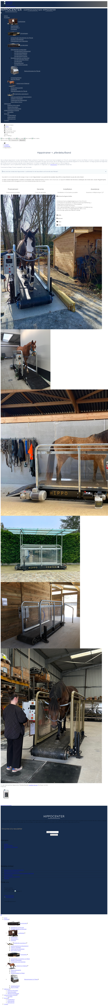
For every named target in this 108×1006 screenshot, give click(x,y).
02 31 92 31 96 (10, 897)
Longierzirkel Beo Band (21, 59)
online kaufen (11, 117)
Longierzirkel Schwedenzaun (19, 62)
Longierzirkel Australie (21, 65)
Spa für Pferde (15, 79)
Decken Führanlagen (17, 39)
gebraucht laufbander (14, 108)
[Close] (1, 915)
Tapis (7, 126)
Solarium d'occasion (13, 105)
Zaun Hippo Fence (16, 102)
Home (6, 16)
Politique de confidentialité (11, 847)
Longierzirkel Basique (20, 53)
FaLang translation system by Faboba (6, 805)
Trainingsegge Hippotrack (19, 100)
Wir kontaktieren (82, 231)
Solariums (14, 89)
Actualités (10, 112)
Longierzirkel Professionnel (22, 51)
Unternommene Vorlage (11, 110)
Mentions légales (8, 845)
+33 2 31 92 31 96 (10, 6)
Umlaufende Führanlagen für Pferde (22, 38)
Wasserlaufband (16, 77)
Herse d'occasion (12, 107)
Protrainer (14, 29)
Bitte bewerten (4, 140)
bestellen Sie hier (33, 785)
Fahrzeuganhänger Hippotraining (21, 97)
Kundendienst (11, 115)
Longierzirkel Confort (20, 54)
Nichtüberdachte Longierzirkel (20, 58)
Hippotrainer (15, 26)
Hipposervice (11, 119)
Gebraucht (7, 103)
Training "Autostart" (17, 98)
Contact (6, 120)
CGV (5, 848)
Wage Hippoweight (17, 88)
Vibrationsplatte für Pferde (19, 91)
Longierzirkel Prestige (20, 56)
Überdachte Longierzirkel (18, 49)
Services (6, 113)
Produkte (7, 17)
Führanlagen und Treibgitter (19, 41)
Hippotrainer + (15, 27)
